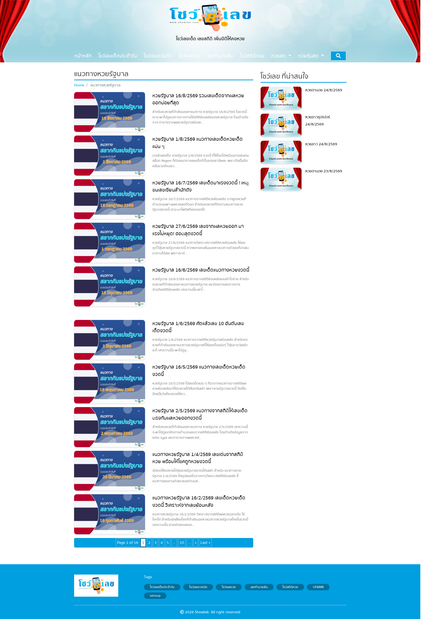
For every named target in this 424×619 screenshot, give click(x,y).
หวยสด (279, 56)
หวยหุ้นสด (309, 56)
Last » (205, 542)
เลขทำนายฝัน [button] (220, 56)
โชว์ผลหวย (229, 587)
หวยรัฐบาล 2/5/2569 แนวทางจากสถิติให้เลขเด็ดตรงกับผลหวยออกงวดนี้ (200, 414)
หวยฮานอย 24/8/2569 (323, 90)
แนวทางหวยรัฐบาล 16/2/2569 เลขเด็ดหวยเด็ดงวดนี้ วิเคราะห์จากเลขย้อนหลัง (198, 501)
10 (182, 542)
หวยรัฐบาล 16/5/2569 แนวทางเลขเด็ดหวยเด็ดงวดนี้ (198, 370)
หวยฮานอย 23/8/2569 (323, 171)
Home (79, 85)
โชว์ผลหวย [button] (189, 56)
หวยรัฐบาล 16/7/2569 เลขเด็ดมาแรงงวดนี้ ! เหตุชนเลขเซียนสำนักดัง (200, 186)
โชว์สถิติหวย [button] (252, 56)
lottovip (155, 595)
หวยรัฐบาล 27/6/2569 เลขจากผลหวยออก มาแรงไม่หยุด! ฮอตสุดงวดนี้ (198, 229)
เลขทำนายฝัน (259, 587)
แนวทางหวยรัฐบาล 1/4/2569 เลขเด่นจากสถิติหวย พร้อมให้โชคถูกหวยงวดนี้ (197, 458)
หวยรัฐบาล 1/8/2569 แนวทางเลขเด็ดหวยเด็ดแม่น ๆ (197, 142)
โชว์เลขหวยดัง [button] (158, 56)
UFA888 (318, 587)
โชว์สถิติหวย (290, 587)
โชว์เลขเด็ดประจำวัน (162, 587)
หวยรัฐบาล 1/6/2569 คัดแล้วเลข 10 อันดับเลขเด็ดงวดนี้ (198, 327)
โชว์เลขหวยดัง (198, 587)
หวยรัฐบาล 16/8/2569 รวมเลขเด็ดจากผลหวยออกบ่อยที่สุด (198, 99)
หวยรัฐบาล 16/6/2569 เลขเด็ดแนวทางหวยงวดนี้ (200, 270)
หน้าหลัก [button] (83, 56)
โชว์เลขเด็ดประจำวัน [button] (117, 56)
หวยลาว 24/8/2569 (321, 144)
